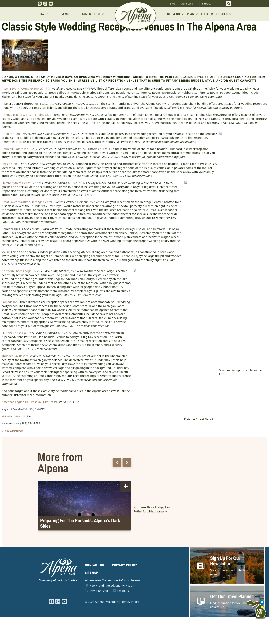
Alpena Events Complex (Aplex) (23, 88)
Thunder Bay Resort (15, 356)
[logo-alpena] (135, 3)
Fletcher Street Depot (16, 183)
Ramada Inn (10, 302)
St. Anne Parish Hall (15, 333)
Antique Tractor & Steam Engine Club (26, 114)
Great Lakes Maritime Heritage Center (27, 202)
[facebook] (40, 4)
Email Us (123, 591)
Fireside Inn (9, 164)
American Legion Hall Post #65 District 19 (29, 402)
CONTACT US (94, 565)
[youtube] (51, 4)
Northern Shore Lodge (17, 271)
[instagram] (45, 4)
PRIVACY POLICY (124, 565)
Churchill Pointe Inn (15, 149)
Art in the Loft (11, 134)
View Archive (12, 431)
